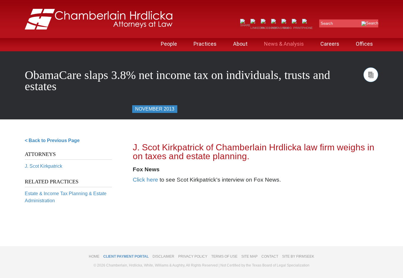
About (240, 44)
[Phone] (307, 27)
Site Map (249, 256)
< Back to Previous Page (52, 140)
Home (94, 256)
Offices (364, 44)
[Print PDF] (370, 74)
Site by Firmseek (298, 256)
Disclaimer (163, 256)
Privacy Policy (192, 256)
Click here (145, 180)
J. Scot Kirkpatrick (43, 166)
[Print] (297, 27)
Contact (269, 256)
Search (327, 23)
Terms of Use (224, 256)
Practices (205, 44)
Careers (329, 44)
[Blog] (286, 27)
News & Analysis (284, 44)
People (169, 44)
